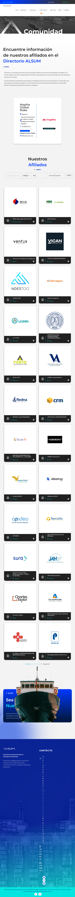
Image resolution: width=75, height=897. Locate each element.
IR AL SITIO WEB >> (49, 128)
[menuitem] (42, 13)
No (40, 894)
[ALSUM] (7, 6)
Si (35, 894)
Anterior (28, 664)
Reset (69, 175)
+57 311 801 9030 (9, 2)
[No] (73, 892)
